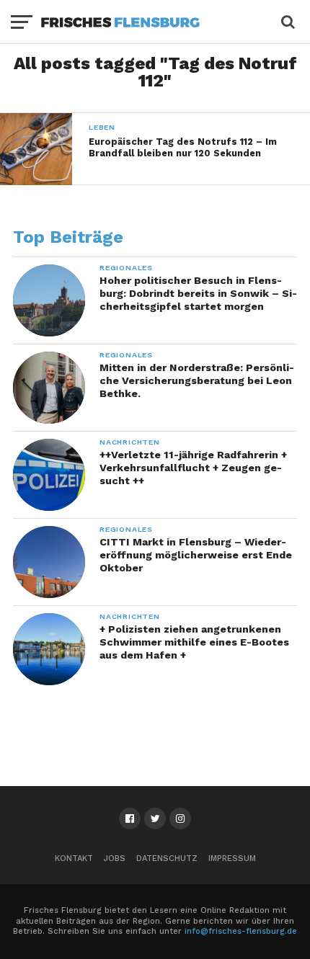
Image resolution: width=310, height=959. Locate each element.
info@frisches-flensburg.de (241, 931)
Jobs (114, 858)
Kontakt (74, 858)
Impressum (232, 858)
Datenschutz (167, 858)
